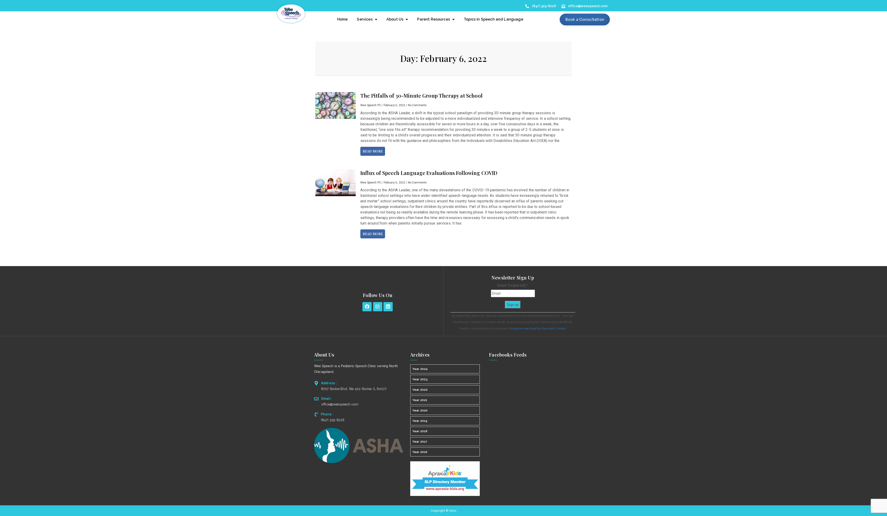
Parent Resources (433, 19)
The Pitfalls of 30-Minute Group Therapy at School (421, 95)
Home (342, 19)
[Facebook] (367, 306)
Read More (373, 151)
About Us (394, 19)
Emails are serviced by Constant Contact (537, 328)
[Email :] (316, 398)
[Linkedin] (388, 306)
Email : (326, 398)
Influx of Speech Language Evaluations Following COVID (428, 172)
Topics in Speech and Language (493, 19)
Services (364, 19)
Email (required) (513, 285)
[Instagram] (377, 306)
